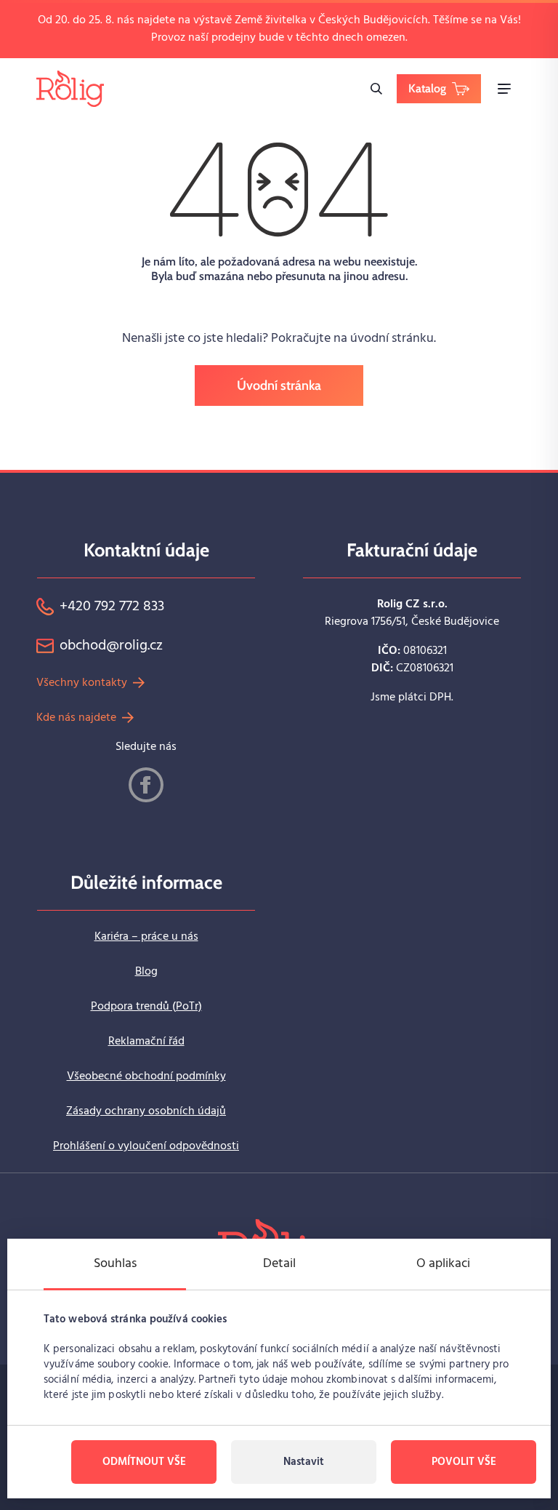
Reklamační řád (146, 1041)
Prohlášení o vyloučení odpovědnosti (146, 1146)
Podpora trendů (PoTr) (146, 1006)
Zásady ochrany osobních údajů (146, 1111)
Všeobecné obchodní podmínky (146, 1076)
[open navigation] (504, 88)
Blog (146, 971)
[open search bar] (376, 88)
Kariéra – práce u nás (146, 936)
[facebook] (146, 784)
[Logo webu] (70, 88)
